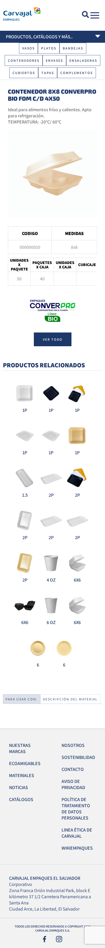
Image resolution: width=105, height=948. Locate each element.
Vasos (28, 48)
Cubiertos (24, 73)
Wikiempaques (77, 848)
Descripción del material (70, 699)
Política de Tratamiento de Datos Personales (76, 808)
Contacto (73, 769)
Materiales (21, 775)
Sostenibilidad (78, 757)
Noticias (18, 787)
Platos (48, 48)
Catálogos (21, 799)
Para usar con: (22, 699)
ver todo (52, 339)
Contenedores (23, 60)
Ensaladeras (83, 60)
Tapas (47, 73)
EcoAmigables (25, 763)
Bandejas (73, 48)
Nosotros (73, 745)
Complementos (76, 73)
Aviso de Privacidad (73, 784)
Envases (54, 60)
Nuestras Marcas (20, 748)
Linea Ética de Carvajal (77, 833)
